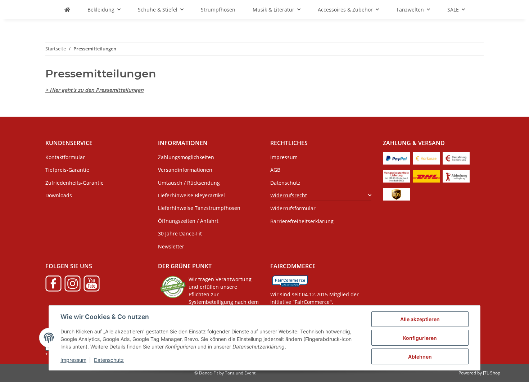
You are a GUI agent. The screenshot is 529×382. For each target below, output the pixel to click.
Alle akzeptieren (420, 319)
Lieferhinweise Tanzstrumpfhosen (199, 208)
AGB (275, 169)
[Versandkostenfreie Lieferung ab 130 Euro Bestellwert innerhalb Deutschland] (396, 175)
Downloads (58, 195)
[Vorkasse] (426, 157)
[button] (320, 195)
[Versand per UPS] (396, 193)
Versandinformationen (185, 169)
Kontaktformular (65, 157)
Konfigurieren (420, 338)
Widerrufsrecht (288, 195)
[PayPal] (396, 157)
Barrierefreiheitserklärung (302, 221)
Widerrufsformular (293, 208)
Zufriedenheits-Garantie (74, 182)
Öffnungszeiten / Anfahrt (188, 220)
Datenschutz (109, 360)
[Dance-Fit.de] (67, 9)
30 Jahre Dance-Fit (180, 233)
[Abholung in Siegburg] (456, 175)
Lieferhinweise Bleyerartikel (191, 195)
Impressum (73, 360)
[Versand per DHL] (426, 175)
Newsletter (171, 246)
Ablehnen (420, 357)
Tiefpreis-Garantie (67, 169)
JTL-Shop (491, 373)
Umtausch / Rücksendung (189, 182)
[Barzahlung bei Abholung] (456, 157)
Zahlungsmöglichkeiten (186, 157)
